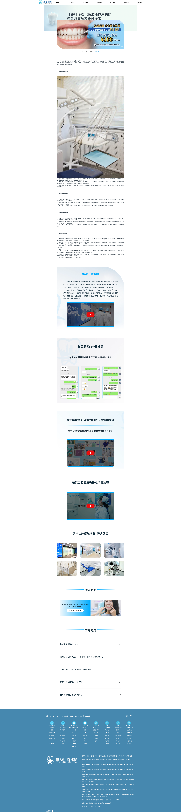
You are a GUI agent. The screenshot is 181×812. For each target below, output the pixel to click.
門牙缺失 (51, 735)
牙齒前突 (62, 738)
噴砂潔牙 (118, 738)
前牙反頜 (62, 732)
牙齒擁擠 (62, 735)
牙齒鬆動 (107, 741)
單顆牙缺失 (52, 732)
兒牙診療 (129, 743)
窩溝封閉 (129, 732)
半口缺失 (51, 741)
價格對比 (139, 2)
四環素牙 (74, 741)
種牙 (52, 730)
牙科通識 (97, 51)
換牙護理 (129, 741)
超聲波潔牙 (118, 735)
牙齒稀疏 (62, 741)
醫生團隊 (85, 2)
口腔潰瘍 (85, 743)
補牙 (85, 730)
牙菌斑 (118, 743)
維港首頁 (58, 2)
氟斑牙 (74, 738)
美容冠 (74, 730)
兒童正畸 (129, 735)
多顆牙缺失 (52, 738)
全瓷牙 (74, 732)
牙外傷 (129, 738)
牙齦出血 (107, 732)
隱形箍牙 (62, 730)
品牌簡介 (71, 2)
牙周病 (107, 738)
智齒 (85, 732)
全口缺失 (51, 743)
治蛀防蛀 (129, 730)
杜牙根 (85, 735)
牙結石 (118, 741)
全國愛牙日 (96, 730)
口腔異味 (96, 741)
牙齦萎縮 (107, 743)
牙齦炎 (107, 735)
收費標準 (112, 2)
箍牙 (63, 743)
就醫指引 (126, 2)
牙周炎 (107, 730)
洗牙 (118, 732)
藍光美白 (118, 730)
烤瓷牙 (74, 735)
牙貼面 (74, 746)
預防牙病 (96, 732)
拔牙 (85, 738)
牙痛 (85, 741)
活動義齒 (74, 743)
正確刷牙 (96, 735)
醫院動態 (99, 2)
